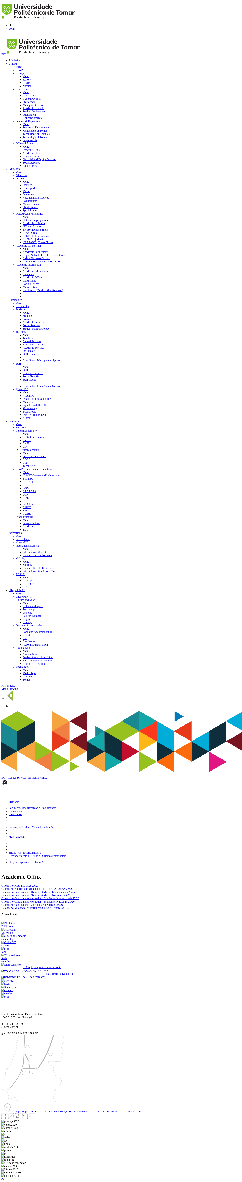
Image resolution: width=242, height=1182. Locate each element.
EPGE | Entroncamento (36, 235)
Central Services (32, 341)
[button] (2, 1178)
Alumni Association (34, 663)
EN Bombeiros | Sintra (35, 229)
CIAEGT (28, 481)
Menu (19, 66)
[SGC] (5, 983)
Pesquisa (10, 685)
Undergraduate (31, 188)
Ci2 (25, 462)
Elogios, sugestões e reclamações (27, 862)
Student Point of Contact (36, 328)
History (20, 73)
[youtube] (18, 1118)
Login (12, 28)
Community (15, 299)
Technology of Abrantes (36, 133)
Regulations (29, 280)
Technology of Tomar (35, 137)
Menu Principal (10, 688)
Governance (22, 89)
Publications (29, 114)
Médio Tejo (22, 666)
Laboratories (30, 165)
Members (14, 801)
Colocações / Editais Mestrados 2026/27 (31, 827)
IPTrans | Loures (32, 226)
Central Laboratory (26, 430)
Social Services (31, 162)
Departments (30, 140)
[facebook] (4, 1118)
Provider (27, 318)
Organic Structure (106, 1111)
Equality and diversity (35, 405)
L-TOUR (28, 504)
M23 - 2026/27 (17, 836)
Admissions (15, 60)
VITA (26, 510)
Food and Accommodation (30, 625)
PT (10, 31)
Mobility (20, 558)
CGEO (27, 459)
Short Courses (30, 207)
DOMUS (28, 488)
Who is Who (133, 1111)
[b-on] (5, 996)
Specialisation (30, 210)
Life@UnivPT (17, 590)
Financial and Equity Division (39, 159)
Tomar (26, 679)
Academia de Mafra (34, 223)
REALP (20, 574)
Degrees (20, 178)
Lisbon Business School (36, 258)
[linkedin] (25, 1118)
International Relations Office (39, 571)
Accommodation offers (35, 644)
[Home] (38, 19)
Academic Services (33, 322)
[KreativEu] (8, 987)
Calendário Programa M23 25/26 (19, 885)
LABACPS (29, 491)
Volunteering (30, 408)
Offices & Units (24, 143)
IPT (3, 54)
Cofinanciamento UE (34, 117)
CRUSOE (28, 583)
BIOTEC (28, 478)
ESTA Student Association (37, 660)
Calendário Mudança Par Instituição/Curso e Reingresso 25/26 (36, 907)
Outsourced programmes (29, 213)
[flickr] (31, 1118)
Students (20, 309)
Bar (25, 638)
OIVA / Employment (34, 414)
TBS (25, 529)
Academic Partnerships (28, 245)
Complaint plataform (24, 1111)
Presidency (29, 101)
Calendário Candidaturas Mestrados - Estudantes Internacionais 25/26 (40, 898)
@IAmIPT (22, 389)
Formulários (15, 811)
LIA (25, 446)
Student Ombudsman (34, 111)
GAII (26, 443)
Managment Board (33, 105)
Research (14, 421)
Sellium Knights (32, 615)
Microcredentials (32, 204)
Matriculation (30, 287)
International (15, 532)
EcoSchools (29, 411)
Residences (29, 641)
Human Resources (33, 156)
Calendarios (15, 814)
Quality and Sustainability (37, 398)
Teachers (21, 331)
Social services (31, 283)
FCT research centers (27, 449)
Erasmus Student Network (37, 555)
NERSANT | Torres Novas (38, 242)
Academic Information (28, 264)
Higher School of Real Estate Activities (44, 255)
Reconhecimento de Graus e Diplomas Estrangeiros (37, 855)
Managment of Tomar (35, 130)
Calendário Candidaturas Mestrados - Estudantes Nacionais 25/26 (38, 901)
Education (14, 168)
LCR (25, 494)
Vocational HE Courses (36, 197)
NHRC (27, 507)
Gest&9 (27, 513)
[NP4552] (7, 980)
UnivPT (13, 63)
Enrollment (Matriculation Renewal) (43, 290)
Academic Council (33, 108)
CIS (25, 484)
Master (26, 191)
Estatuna (27, 612)
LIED (26, 497)
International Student (27, 545)
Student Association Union (38, 657)
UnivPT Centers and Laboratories (34, 468)
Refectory (28, 634)
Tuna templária (31, 609)
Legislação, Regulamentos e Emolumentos (32, 807)
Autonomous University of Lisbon (42, 261)
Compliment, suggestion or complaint (65, 1111)
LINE (26, 500)
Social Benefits (31, 376)
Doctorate (28, 194)
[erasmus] (7, 990)
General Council (32, 98)
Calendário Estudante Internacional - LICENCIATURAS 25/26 (37, 888)
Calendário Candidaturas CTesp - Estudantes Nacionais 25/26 (35, 895)
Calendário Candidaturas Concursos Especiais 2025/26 (32, 904)
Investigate (29, 350)
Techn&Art (29, 465)
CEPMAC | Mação (33, 239)
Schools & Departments (29, 121)
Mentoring (28, 401)
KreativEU (22, 542)
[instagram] (11, 1118)
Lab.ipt (27, 440)
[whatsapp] (38, 1118)
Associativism (23, 647)
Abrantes (28, 676)
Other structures (24, 516)
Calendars (28, 274)
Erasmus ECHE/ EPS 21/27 (38, 567)
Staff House (29, 354)
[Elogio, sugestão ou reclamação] (11, 964)
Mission (27, 85)
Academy (28, 526)
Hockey (27, 622)
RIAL (26, 587)
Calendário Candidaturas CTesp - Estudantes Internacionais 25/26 (38, 891)
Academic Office (32, 152)
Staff (18, 363)
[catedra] (6, 993)
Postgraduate (30, 200)
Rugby (26, 619)
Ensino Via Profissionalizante (25, 852)
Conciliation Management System (41, 360)
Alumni (27, 417)
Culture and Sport (25, 599)
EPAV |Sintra (30, 232)
